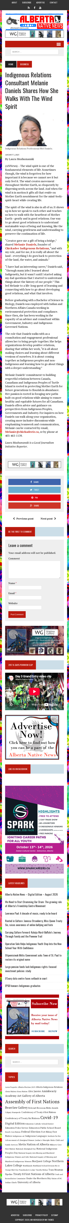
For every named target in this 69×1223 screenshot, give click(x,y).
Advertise (40, 2)
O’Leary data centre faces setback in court (26, 978)
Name (12, 583)
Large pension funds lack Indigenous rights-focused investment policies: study (30, 969)
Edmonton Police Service (16, 1128)
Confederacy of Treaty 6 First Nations (38, 1112)
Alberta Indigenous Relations (49, 1087)
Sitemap (54, 1215)
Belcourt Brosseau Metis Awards (43, 1108)
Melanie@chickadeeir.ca (22, 432)
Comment (14, 558)
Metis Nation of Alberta (33, 1144)
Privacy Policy (41, 1215)
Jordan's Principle (42, 1140)
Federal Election (30, 1131)
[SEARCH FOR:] (34, 51)
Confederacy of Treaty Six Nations (22, 1118)
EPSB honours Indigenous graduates (22, 986)
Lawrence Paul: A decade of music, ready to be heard (31, 913)
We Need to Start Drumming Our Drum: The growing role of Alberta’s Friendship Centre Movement (33, 904)
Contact (53, 2)
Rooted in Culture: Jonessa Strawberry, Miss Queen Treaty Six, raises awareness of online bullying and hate (33, 923)
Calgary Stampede (13, 1112)
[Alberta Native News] (34, 21)
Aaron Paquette (11, 1087)
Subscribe (26, 2)
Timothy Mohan (42, 1170)
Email (11, 593)
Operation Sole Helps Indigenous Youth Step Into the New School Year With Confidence (33, 946)
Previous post (25, 518)
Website (12, 603)
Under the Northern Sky (38, 1178)
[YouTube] (40, 7)
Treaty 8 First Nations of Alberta (33, 1174)
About (14, 2)
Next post (47, 518)
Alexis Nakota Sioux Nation (16, 1091)
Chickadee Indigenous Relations (27, 248)
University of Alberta (28, 1182)
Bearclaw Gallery (16, 1107)
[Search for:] (34, 1062)
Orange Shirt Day (11, 1170)
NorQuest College (41, 1161)
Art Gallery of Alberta (31, 1096)
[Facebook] (34, 7)
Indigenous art (19, 1136)
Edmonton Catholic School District (39, 1124)
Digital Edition (15, 1123)
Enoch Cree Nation (13, 1132)
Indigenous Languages (36, 1136)
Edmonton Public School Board (45, 1127)
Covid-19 (49, 1117)
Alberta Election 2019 (26, 1087)
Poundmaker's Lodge (27, 1170)
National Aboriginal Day (26, 1148)
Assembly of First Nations (32, 1102)
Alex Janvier (34, 1091)
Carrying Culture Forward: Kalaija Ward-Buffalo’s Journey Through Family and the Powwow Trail (33, 934)
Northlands (27, 1165)
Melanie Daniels (25, 244)
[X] (28, 7)
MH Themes (49, 1219)
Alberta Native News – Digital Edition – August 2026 (31, 894)
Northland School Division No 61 (46, 1165)
